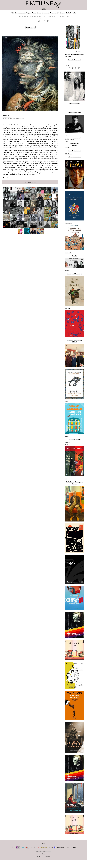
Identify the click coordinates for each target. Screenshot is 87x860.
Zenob (39, 13)
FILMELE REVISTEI (74, 143)
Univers (66, 436)
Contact (68, 13)
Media (43, 853)
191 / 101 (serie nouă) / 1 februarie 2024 (14, 118)
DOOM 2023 (74, 145)
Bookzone (67, 270)
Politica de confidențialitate (43, 851)
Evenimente (45, 13)
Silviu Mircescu (68, 153)
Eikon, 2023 (67, 308)
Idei (12, 13)
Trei (65, 478)
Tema (34, 13)
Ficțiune (28, 13)
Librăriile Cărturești (74, 59)
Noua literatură (6, 117)
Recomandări (54, 13)
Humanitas (67, 442)
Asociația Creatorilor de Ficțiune (74, 54)
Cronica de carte (20, 13)
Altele (74, 13)
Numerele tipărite (74, 103)
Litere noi (67, 147)
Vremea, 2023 (68, 223)
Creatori (62, 13)
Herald (66, 401)
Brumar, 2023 (68, 252)
